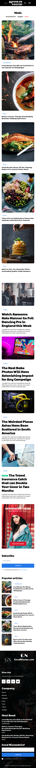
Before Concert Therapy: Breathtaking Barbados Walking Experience (21, 602)
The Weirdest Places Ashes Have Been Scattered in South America (17, 427)
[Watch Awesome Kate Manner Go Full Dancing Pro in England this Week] (18, 294)
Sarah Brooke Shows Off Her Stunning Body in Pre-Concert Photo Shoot (23, 615)
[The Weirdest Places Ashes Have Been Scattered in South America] (18, 401)
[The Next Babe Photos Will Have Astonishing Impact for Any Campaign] (18, 348)
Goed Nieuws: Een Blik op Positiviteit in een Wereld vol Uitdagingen (23, 588)
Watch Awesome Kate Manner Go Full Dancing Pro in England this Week (18, 320)
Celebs (5, 309)
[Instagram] (8, 681)
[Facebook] (4, 681)
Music (27, 16)
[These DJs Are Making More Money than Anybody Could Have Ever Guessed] (18, 192)
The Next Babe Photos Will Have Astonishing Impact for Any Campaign (17, 373)
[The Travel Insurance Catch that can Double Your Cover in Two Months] (18, 455)
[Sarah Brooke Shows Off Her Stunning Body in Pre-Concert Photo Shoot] (18, 141)
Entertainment (11, 16)
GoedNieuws (7, 62)
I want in (18, 565)
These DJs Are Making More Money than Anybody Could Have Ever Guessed (23, 628)
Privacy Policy (23, 569)
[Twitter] (13, 681)
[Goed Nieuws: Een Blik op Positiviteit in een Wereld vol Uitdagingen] (18, 40)
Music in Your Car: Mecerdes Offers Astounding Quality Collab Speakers (22, 641)
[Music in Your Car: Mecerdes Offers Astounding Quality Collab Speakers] (18, 243)
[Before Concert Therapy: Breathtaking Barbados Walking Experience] (18, 91)
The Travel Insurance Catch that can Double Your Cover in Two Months (15, 483)
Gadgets (20, 16)
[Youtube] (18, 681)
